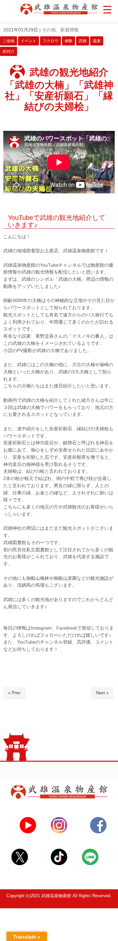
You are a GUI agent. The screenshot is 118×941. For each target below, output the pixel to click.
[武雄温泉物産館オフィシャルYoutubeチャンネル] (28, 831)
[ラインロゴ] (90, 863)
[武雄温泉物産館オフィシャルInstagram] (59, 831)
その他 (49, 29)
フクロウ (50, 41)
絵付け (8, 51)
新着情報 (69, 29)
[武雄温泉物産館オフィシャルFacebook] (98, 831)
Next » (102, 692)
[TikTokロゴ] (59, 863)
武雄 (83, 41)
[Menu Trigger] (107, 10)
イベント (28, 41)
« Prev (14, 692)
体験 (68, 41)
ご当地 (8, 41)
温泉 (97, 41)
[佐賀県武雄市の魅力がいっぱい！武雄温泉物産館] (59, 797)
